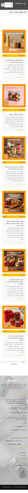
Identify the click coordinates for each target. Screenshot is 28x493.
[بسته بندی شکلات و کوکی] (14, 95)
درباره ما (24, 455)
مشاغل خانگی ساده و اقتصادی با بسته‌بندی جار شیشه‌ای (14, 61)
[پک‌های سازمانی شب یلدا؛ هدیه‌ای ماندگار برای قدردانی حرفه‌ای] (14, 317)
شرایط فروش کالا (21, 466)
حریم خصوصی (22, 468)
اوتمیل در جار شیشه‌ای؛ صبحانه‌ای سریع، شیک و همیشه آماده (14, 168)
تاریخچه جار (23, 453)
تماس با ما (23, 458)
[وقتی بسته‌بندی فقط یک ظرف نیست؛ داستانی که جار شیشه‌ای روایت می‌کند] (14, 202)
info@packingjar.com (13, 444)
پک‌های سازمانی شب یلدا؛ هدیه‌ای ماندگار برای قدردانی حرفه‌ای (15, 338)
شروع (23, 362)
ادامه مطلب (20, 77)
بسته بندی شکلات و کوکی (16, 114)
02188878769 (17, 441)
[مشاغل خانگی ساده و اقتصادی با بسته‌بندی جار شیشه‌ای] (14, 41)
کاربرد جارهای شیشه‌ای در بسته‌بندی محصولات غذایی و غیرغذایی (15, 281)
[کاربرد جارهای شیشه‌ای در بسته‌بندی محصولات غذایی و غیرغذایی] (14, 260)
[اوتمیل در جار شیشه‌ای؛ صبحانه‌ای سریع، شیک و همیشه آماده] (14, 148)
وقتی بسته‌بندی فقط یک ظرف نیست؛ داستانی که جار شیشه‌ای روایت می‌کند (14, 223)
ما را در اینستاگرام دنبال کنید (18, 438)
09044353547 (8, 441)
